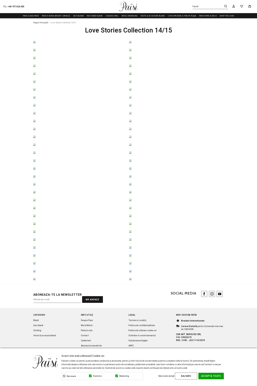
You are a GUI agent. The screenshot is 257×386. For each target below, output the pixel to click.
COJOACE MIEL (112, 16)
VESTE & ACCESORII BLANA (153, 16)
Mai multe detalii (166, 376)
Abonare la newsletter (91, 345)
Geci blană (38, 325)
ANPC (131, 345)
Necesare (71, 376)
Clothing (37, 330)
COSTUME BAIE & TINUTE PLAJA (182, 16)
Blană (36, 320)
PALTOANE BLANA (95, 16)
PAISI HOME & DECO (208, 16)
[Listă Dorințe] (241, 6)
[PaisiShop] (128, 6)
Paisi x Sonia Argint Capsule (56, 16)
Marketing (124, 376)
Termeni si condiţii (137, 320)
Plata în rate (87, 330)
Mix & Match (87, 325)
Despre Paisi (87, 320)
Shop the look (227, 16)
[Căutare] (225, 6)
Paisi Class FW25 (31, 16)
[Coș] (250, 6)
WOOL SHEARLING (130, 16)
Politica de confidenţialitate (141, 325)
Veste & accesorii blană (44, 335)
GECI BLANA (78, 16)
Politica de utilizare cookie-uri (142, 330)
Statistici (97, 376)
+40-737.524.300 (16, 6)
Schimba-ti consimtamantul (142, 335)
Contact (85, 335)
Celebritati (86, 340)
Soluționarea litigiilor (138, 340)
